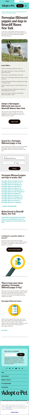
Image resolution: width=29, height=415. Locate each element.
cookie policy (8, 408)
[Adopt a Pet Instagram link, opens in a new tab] (19, 368)
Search (14, 168)
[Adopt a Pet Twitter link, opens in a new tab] (10, 368)
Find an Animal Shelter (14, 249)
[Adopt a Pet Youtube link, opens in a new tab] (16, 368)
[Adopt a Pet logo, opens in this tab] (14, 394)
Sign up (20, 5)
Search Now (14, 121)
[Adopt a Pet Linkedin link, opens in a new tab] (22, 368)
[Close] (27, 403)
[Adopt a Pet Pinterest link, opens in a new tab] (13, 368)
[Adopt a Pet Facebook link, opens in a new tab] (7, 368)
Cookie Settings (14, 412)
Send (21, 354)
